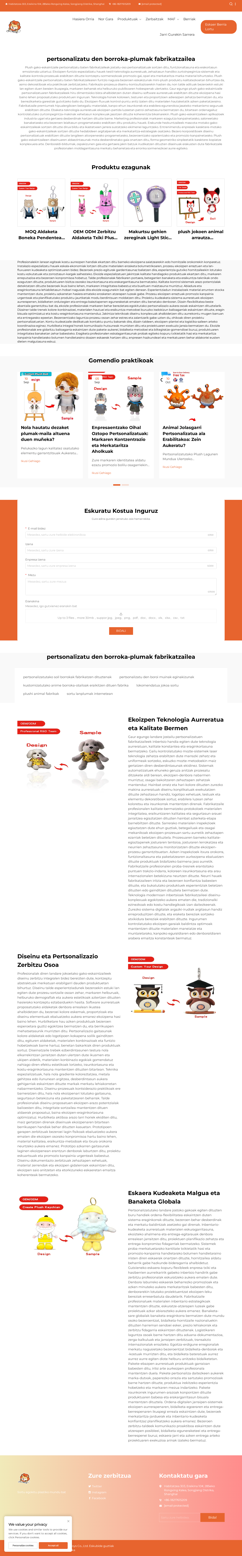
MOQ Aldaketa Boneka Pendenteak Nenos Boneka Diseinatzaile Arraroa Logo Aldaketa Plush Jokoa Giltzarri (41, 235)
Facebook (99, 1498)
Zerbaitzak (154, 19)
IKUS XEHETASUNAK (41, 202)
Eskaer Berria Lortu (216, 27)
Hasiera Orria (83, 19)
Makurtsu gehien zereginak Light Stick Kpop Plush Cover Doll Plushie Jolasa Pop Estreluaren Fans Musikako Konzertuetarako (147, 235)
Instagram (99, 1492)
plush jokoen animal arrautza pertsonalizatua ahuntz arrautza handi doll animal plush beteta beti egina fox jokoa (200, 235)
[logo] (22, 27)
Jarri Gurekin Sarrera (177, 34)
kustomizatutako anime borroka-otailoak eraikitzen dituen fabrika (76, 685)
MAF (171, 19)
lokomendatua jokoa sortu (157, 685)
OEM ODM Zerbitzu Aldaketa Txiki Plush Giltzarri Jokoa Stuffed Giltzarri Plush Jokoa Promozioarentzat (94, 235)
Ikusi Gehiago (30, 461)
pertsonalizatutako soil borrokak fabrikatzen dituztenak (67, 677)
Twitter (97, 1486)
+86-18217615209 (121, 3)
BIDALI (121, 630)
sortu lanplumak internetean (90, 694)
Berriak (189, 19)
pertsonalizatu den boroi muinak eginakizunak (156, 677)
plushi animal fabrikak (41, 694)
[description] (24, 1478)
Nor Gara (105, 19)
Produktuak (127, 19)
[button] (116, 485)
